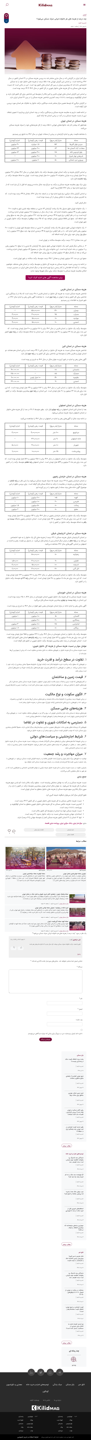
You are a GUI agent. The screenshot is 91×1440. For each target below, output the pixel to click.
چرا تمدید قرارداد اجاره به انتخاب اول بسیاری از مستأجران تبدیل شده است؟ (74, 1326)
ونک (61, 1427)
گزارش (84, 15)
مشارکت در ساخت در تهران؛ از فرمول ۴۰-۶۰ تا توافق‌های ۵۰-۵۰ (74, 1292)
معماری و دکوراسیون (14, 1384)
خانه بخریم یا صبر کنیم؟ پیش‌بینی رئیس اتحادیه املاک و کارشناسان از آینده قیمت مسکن (74, 1258)
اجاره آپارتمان (70, 830)
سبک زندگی (57, 1384)
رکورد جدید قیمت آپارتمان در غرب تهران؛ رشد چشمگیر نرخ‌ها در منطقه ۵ (74, 1129)
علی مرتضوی (77, 940)
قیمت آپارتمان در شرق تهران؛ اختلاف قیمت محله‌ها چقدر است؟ (74, 1309)
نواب (71, 1431)
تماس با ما (46, 1400)
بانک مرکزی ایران (66, 823)
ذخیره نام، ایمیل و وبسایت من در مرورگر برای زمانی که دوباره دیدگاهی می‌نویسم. (55, 1033)
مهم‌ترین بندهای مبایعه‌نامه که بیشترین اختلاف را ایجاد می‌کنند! (73, 1227)
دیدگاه (79, 967)
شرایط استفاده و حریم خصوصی (27, 1437)
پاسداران (60, 1417)
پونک (70, 1420)
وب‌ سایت (79, 1019)
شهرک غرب (60, 1420)
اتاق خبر (81, 1384)
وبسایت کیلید (34, 1400)
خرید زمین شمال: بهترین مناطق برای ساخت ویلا (75, 1094)
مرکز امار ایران (77, 823)
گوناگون (45, 1391)
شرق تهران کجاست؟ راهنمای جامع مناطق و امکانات (74, 1077)
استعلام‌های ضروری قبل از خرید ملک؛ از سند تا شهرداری (74, 1210)
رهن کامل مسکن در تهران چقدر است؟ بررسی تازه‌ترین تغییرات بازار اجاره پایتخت (75, 1112)
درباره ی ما (57, 1400)
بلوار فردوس (69, 1424)
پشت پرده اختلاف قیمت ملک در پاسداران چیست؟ (74, 1060)
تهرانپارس (69, 1417)
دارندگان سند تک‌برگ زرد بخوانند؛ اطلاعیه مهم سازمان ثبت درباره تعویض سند (74, 1160)
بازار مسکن (70, 1384)
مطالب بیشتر (67, 1146)
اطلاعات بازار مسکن (39, 830)
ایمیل (80, 1009)
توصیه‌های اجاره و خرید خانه (37, 1384)
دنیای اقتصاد (49, 823)
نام (80, 998)
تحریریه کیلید (82, 23)
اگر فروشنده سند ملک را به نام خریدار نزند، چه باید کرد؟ (74, 1176)
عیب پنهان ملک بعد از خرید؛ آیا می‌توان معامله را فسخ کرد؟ (73, 1193)
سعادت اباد (69, 1427)
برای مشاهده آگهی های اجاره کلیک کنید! (45, 277)
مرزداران (60, 1431)
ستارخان (60, 1424)
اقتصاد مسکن (70, 835)
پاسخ (79, 954)
